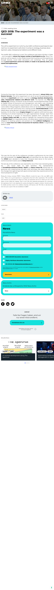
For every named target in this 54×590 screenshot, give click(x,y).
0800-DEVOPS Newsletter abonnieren (17, 257)
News (3, 209)
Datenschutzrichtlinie (34, 267)
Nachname (6, 242)
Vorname (5, 235)
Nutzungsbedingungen (8, 268)
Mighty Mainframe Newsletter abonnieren (18, 260)
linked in (7, 304)
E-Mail (4, 249)
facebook (3, 304)
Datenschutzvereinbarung (23, 264)
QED (3, 218)
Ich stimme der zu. (19, 264)
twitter (12, 304)
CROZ (11, 197)
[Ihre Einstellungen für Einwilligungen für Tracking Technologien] (51, 587)
